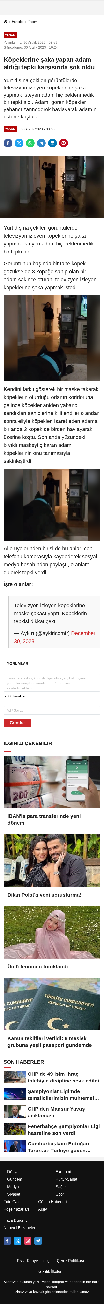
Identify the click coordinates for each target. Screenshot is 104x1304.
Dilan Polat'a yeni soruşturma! (44, 894)
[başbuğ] (38, 1240)
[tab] (17, 663)
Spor (60, 1194)
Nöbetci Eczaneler (19, 1228)
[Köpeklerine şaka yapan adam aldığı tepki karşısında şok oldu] (52, 187)
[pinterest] (63, 143)
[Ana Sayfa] (5, 22)
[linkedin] (52, 143)
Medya (13, 1187)
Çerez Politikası (70, 1261)
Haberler (17, 21)
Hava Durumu (16, 1220)
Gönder (17, 722)
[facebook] (8, 143)
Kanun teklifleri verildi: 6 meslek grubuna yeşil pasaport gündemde (49, 1042)
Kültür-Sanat (66, 1179)
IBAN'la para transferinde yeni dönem (44, 819)
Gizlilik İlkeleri (50, 1271)
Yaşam (32, 21)
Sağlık (61, 1187)
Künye (32, 1261)
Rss (20, 1261)
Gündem (14, 1179)
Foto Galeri (13, 1202)
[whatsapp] (30, 143)
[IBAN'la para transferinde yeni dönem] (52, 782)
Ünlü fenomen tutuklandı (37, 966)
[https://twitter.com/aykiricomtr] (17, 1240)
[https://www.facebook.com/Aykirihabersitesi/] (7, 1240)
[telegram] (41, 143)
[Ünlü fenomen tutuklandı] (52, 932)
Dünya (13, 1172)
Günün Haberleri (52, 1202)
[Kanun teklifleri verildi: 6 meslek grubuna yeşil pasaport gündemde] (52, 1004)
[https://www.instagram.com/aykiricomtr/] (27, 1240)
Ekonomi (63, 1172)
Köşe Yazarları (16, 1209)
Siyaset (13, 1194)
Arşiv (42, 1209)
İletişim (47, 1261)
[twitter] (19, 143)
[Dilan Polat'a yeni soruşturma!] (52, 860)
